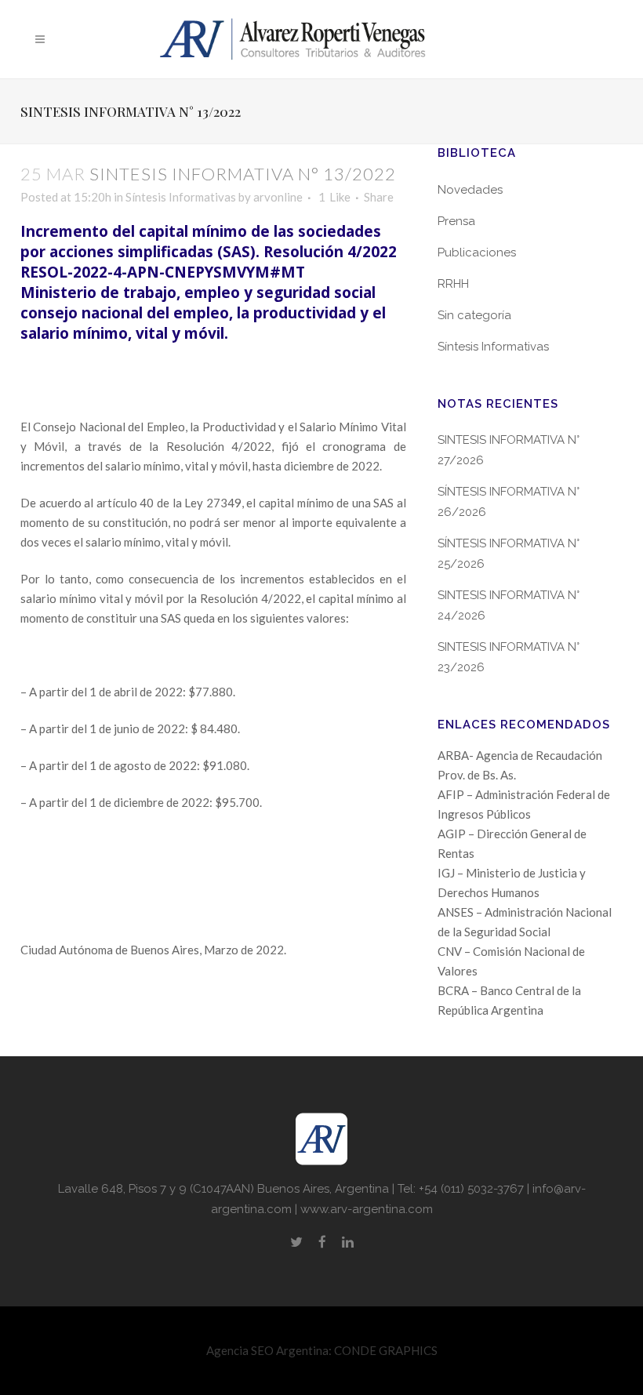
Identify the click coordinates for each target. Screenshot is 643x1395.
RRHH (453, 284)
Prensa (456, 221)
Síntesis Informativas (180, 197)
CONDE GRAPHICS (386, 1350)
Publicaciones (477, 252)
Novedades (470, 190)
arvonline (278, 197)
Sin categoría (474, 315)
